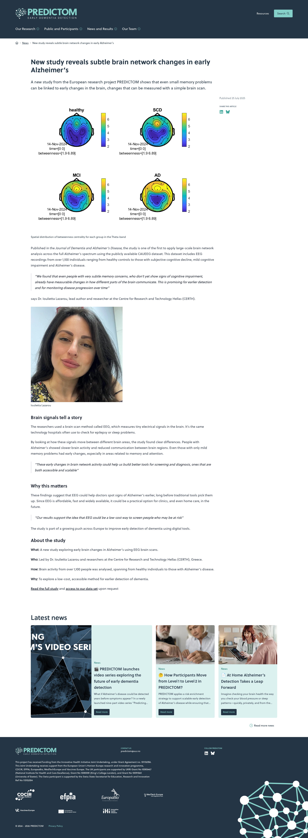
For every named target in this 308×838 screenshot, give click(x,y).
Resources (263, 13)
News (25, 43)
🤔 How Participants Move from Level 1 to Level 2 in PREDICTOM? (182, 681)
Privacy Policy (56, 826)
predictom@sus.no (130, 751)
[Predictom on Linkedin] (221, 112)
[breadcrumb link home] (16, 43)
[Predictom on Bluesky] (228, 112)
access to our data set (82, 588)
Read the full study (44, 588)
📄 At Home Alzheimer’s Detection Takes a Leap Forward (243, 681)
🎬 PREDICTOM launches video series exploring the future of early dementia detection (117, 678)
